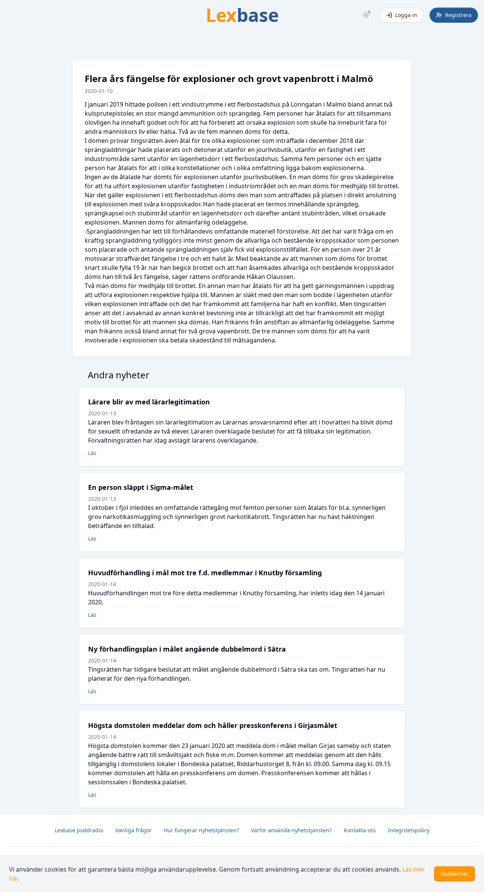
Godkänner (454, 873)
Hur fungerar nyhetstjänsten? (201, 830)
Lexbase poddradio (79, 830)
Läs (92, 453)
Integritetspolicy (409, 830)
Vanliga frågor (133, 830)
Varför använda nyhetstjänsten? (291, 830)
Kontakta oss (360, 830)
